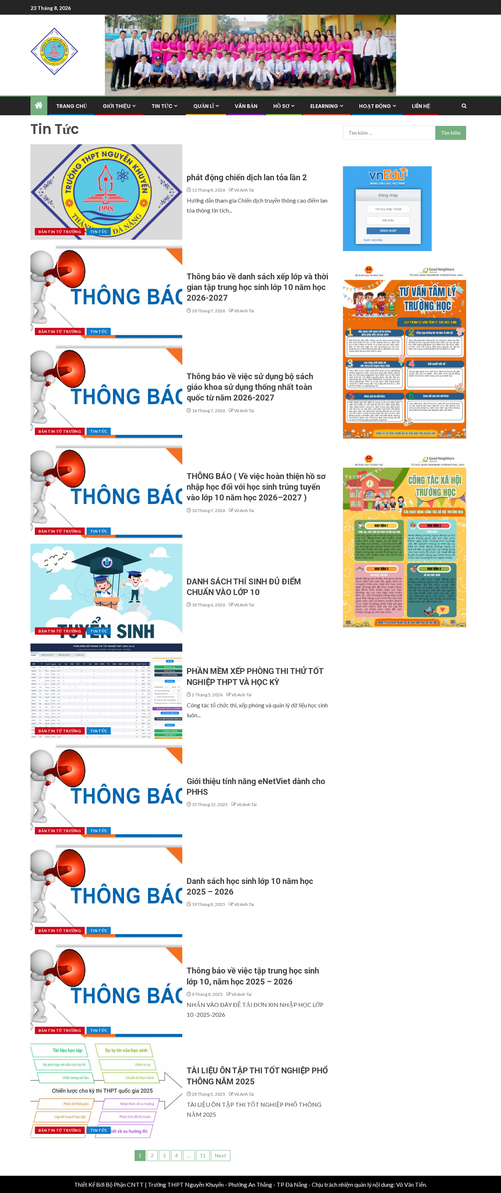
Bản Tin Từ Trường (60, 231)
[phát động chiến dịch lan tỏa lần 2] (106, 192)
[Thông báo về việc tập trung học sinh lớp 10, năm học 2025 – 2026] (106, 990)
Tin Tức (161, 106)
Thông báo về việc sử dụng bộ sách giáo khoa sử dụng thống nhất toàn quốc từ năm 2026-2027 (250, 387)
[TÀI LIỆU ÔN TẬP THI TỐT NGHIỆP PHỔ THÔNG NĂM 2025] (106, 1090)
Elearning (324, 106)
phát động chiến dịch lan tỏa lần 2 (247, 177)
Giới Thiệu (117, 106)
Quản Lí (203, 106)
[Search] (464, 106)
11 (203, 1155)
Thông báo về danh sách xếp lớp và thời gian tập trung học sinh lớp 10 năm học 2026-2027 (257, 287)
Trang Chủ (71, 106)
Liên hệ (421, 106)
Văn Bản (246, 106)
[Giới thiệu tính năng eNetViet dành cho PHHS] (106, 791)
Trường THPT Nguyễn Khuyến (186, 1184)
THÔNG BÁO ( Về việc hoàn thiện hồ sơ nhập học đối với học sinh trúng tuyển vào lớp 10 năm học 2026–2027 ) (256, 487)
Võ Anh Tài (244, 190)
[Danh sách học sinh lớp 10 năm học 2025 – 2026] (106, 891)
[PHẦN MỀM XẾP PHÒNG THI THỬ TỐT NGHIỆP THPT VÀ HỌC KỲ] (106, 691)
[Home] (39, 105)
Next (220, 1155)
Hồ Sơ (281, 106)
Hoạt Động (375, 106)
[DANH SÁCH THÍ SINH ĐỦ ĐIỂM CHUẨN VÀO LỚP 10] (106, 591)
